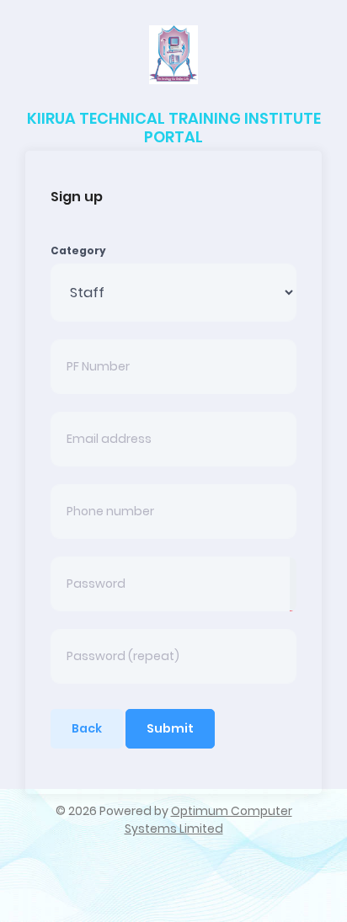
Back (87, 728)
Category (78, 250)
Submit (170, 728)
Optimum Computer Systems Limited (208, 819)
